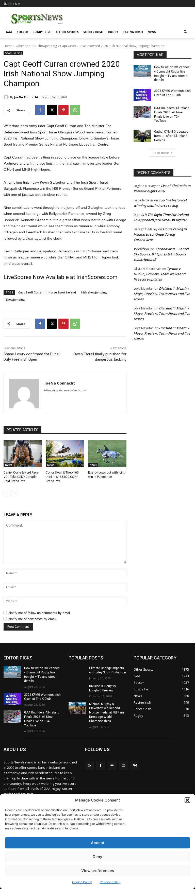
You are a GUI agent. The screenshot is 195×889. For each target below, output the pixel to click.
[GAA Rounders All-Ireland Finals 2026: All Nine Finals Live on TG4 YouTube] (142, 112)
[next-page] (15, 493)
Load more (161, 153)
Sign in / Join (12, 3)
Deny (97, 856)
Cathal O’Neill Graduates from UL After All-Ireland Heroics (171, 136)
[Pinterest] (63, 110)
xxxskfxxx (141, 249)
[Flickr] (112, 765)
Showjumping (47, 46)
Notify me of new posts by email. (33, 619)
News (152, 32)
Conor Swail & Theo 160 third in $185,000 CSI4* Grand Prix (62, 477)
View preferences (97, 870)
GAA (9, 32)
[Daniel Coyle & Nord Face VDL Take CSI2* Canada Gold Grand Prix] (23, 453)
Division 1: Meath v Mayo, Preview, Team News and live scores (162, 293)
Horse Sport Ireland (62, 292)
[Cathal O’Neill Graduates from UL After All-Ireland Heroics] (142, 136)
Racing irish (133, 32)
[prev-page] (7, 493)
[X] (52, 110)
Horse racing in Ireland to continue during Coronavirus (160, 234)
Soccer (22, 32)
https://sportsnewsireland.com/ (65, 390)
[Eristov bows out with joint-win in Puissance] (107, 453)
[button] (187, 800)
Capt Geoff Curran (30, 292)
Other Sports (67, 32)
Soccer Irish (93, 32)
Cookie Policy (82, 882)
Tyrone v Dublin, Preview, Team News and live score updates (159, 274)
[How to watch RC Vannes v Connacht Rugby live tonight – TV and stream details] (142, 71)
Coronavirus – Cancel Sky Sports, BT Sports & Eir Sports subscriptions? (161, 254)
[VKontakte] (135, 765)
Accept (97, 842)
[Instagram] (123, 765)
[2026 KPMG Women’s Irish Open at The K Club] (142, 95)
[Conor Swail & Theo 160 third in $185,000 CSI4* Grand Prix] (65, 453)
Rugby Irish (42, 32)
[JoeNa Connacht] (7, 97)
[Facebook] (40, 110)
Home (8, 46)
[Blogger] (89, 765)
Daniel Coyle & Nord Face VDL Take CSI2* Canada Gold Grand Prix (21, 477)
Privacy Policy (110, 882)
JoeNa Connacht (26, 97)
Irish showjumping (94, 292)
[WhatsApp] (75, 110)
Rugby (113, 32)
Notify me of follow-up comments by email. (40, 613)
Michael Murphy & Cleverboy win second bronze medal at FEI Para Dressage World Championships (106, 712)
